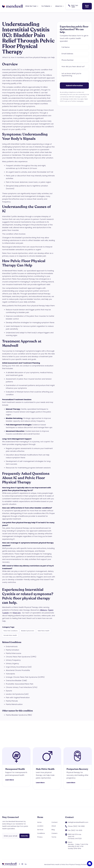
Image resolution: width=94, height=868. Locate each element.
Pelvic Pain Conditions (11, 631)
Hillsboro (43, 610)
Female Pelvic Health (10, 635)
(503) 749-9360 (73, 6)
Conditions (41, 833)
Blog (53, 830)
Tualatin (5, 613)
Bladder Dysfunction (27, 631)
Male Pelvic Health (43, 631)
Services (40, 830)
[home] (12, 6)
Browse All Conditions (80, 746)
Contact (54, 822)
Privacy (40, 837)
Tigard (50, 610)
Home (39, 822)
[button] (31, 6)
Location (40, 826)
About (53, 826)
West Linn (17, 613)
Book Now (87, 6)
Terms (53, 837)
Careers (54, 833)
